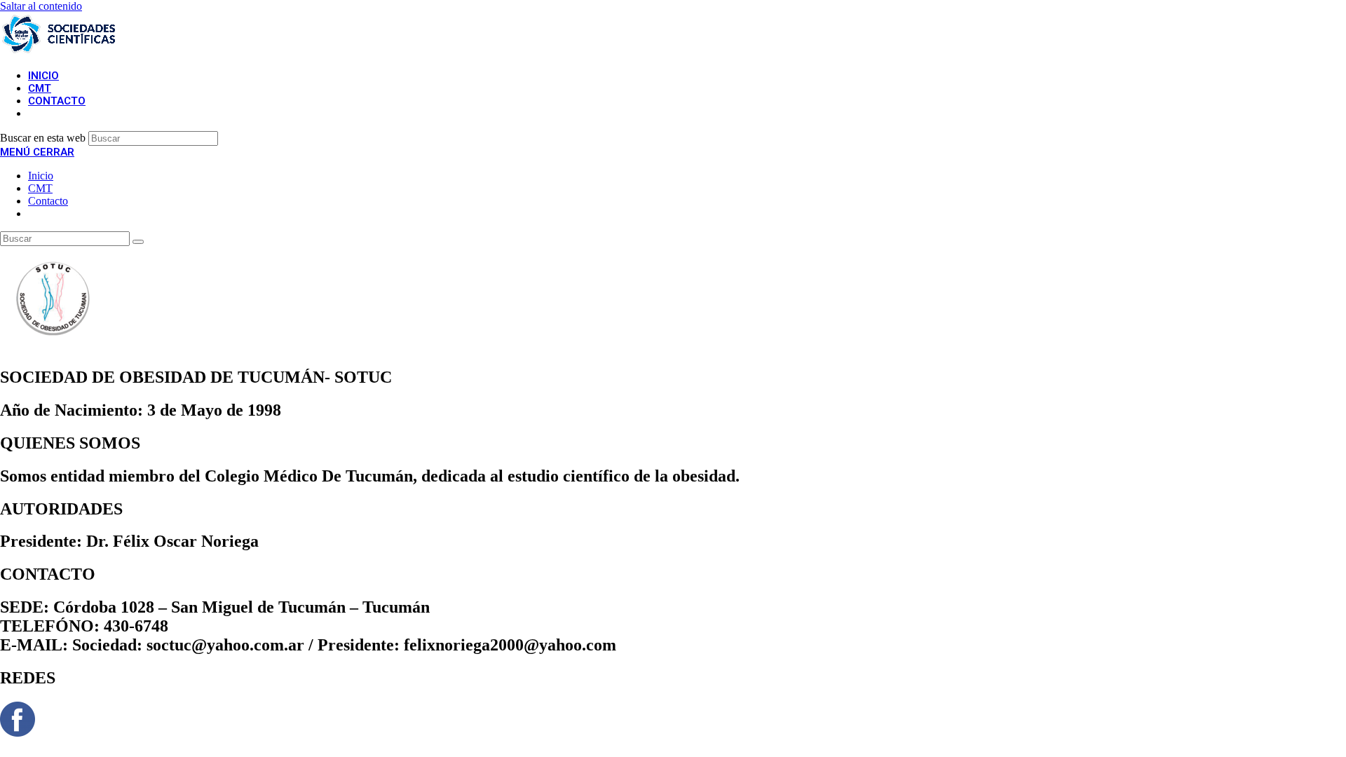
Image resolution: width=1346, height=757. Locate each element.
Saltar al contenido (41, 6)
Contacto (48, 201)
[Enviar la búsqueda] (138, 242)
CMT (40, 188)
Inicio (40, 176)
